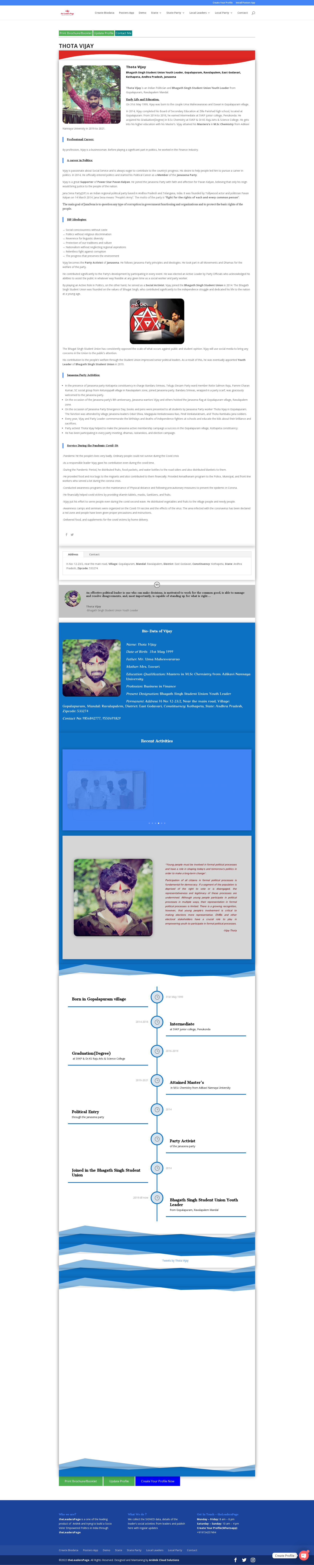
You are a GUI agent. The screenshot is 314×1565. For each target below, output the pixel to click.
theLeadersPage (78, 1560)
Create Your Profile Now (157, 1481)
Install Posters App (245, 3)
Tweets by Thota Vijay (175, 1260)
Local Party (222, 12)
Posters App (126, 12)
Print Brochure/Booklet (76, 33)
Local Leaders (198, 12)
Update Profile (104, 33)
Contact (242, 12)
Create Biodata (104, 12)
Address (73, 554)
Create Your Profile (223, 3)
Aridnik (76, 1523)
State (154, 12)
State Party (173, 12)
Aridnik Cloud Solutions (164, 1560)
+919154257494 (206, 1532)
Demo (142, 12)
